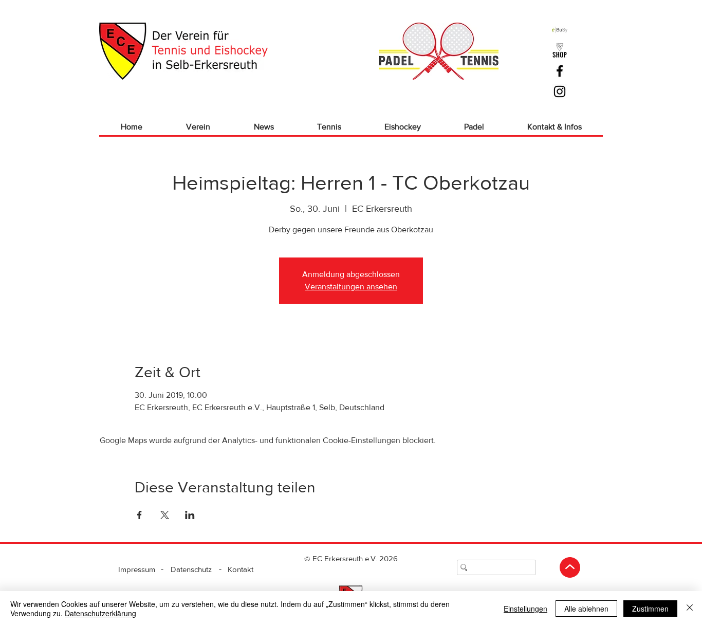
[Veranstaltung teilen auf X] (165, 515)
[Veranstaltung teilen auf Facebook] (139, 515)
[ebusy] (559, 30)
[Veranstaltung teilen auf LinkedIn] (190, 515)
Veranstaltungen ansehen (351, 286)
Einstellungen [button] (525, 608)
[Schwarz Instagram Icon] (559, 91)
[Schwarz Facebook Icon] (559, 71)
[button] (198, 126)
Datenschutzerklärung (100, 613)
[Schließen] (689, 608)
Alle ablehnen (586, 608)
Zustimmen (650, 608)
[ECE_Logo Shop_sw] (559, 50)
